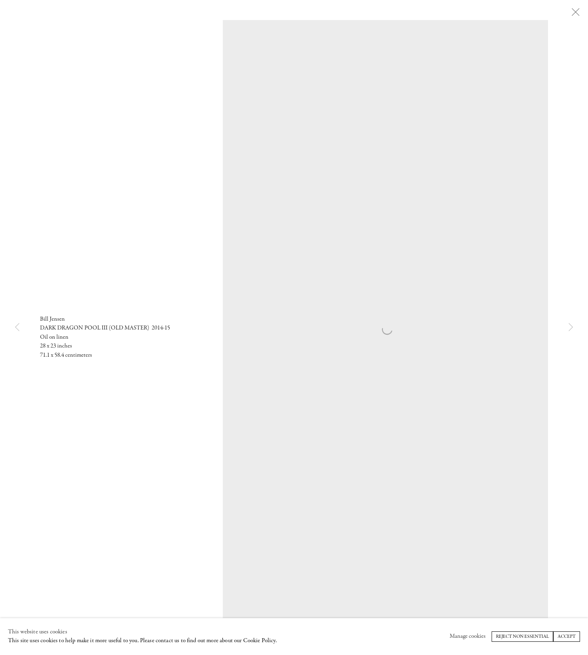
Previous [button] (17, 327)
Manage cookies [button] (468, 636)
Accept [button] (567, 636)
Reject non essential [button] (522, 636)
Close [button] (575, 12)
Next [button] (571, 327)
